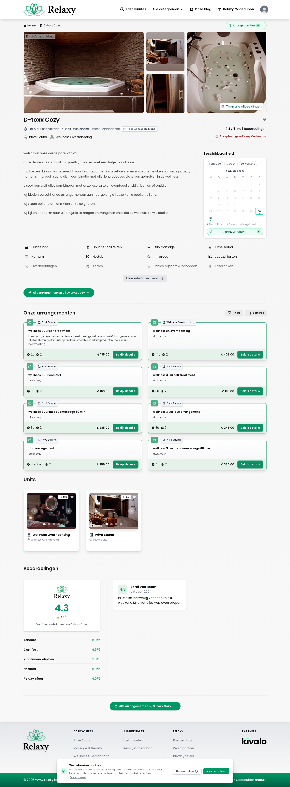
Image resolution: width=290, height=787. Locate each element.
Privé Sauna (104, 534)
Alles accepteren (216, 771)
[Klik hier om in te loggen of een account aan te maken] (264, 9)
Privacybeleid (78, 777)
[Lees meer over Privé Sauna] (113, 546)
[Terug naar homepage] (36, 747)
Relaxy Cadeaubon (238, 9)
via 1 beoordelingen (252, 128)
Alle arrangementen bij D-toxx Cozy (59, 293)
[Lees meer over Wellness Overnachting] (51, 546)
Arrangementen (246, 25)
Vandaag (215, 163)
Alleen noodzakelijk (187, 771)
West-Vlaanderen (106, 129)
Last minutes (133, 740)
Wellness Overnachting (51, 534)
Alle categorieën (165, 9)
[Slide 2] (49, 524)
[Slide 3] (54, 524)
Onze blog (203, 9)
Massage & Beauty (87, 748)
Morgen (231, 163)
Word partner (184, 748)
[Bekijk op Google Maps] (25, 129)
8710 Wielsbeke (77, 129)
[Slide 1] (44, 524)
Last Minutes (136, 9)
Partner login (183, 740)
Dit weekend (248, 163)
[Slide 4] (58, 524)
